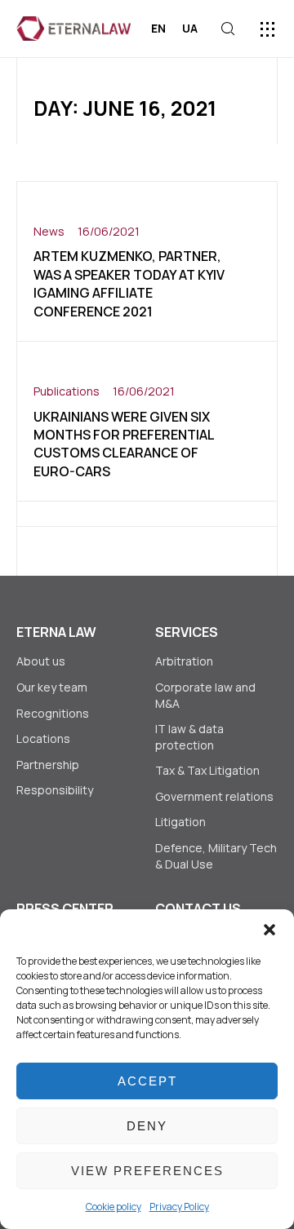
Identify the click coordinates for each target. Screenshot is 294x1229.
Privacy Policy (179, 1207)
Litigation (180, 821)
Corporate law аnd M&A (205, 695)
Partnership (47, 764)
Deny (147, 1126)
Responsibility (54, 790)
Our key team (51, 687)
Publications (66, 391)
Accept (147, 1081)
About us (40, 661)
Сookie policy (113, 1207)
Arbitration (184, 661)
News (49, 231)
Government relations (214, 796)
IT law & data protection (189, 737)
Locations (43, 738)
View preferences (147, 1171)
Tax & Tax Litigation (208, 770)
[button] (269, 930)
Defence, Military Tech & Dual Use (216, 856)
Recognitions (52, 713)
